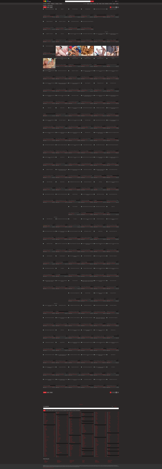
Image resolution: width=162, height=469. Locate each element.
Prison (96, 421)
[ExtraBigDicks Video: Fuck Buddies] (100, 111)
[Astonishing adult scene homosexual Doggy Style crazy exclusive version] (87, 73)
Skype (96, 453)
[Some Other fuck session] (113, 86)
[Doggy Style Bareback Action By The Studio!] (100, 123)
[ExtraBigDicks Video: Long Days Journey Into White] (74, 160)
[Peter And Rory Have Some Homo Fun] (62, 73)
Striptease (109, 426)
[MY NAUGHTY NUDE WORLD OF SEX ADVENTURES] (87, 333)
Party (96, 414)
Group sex (61, 249)
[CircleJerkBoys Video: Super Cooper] (100, 148)
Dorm (57, 451)
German (63, 237)
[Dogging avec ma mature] (74, 61)
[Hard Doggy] (100, 185)
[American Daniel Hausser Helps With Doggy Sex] (87, 24)
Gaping (76, 101)
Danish (58, 445)
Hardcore (71, 449)
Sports (109, 421)
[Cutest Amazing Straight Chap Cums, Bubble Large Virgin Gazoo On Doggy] (62, 172)
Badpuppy (45, 425)
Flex (70, 427)
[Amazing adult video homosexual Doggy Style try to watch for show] (113, 111)
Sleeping (96, 454)
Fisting (71, 425)
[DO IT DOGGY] (113, 370)
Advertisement (55, 303)
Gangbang (58, 249)
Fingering (71, 423)
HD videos (57, 3)
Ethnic (70, 414)
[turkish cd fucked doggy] (49, 185)
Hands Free (71, 447)
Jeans (83, 418)
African (45, 413)
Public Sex (96, 423)
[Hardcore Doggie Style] (49, 259)
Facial (70, 419)
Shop (96, 446)
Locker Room (84, 430)
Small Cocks (96, 456)
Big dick (85, 27)
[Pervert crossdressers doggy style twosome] (87, 36)
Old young (98, 323)
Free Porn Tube (72, 461)
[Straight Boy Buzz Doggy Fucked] (87, 308)
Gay (112, 406)
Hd (90, 163)
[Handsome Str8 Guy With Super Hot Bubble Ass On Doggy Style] (74, 345)
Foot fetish (64, 249)
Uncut (109, 444)
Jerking (83, 419)
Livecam (58, 348)
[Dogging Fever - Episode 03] (49, 36)
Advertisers (52, 467)
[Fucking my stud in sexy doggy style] (87, 172)
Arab (45, 418)
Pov (95, 420)
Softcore (109, 415)
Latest (48, 7)
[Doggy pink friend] (100, 234)
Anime (45, 417)
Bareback (62, 27)
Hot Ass (71, 453)
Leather (83, 427)
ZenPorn (100, 3)
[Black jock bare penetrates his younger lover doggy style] (113, 222)
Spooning (109, 420)
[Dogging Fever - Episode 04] (113, 12)
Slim (95, 455)
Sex (90, 27)
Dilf (57, 448)
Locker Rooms (84, 431)
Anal (62, 89)
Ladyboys (84, 424)
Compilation (85, 237)
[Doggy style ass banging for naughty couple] (62, 148)
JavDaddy (117, 3)
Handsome (108, 249)
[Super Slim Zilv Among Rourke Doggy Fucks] (113, 148)
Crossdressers (84, 126)
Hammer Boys (71, 445)
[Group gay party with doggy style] (87, 185)
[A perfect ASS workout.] (74, 197)
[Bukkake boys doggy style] (49, 24)
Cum (110, 163)
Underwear (109, 445)
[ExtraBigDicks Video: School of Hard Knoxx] (74, 185)
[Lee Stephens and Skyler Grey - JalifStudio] (74, 357)
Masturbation (48, 89)
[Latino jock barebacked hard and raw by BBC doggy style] (100, 98)
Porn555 (114, 3)
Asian (113, 89)
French (45, 101)
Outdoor (57, 27)
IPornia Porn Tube (72, 460)
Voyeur (109, 449)
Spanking (109, 418)
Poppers (96, 418)
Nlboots (83, 449)
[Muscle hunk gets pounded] (113, 283)
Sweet (109, 430)
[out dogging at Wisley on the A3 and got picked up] (100, 12)
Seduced (96, 440)
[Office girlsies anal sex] (87, 135)
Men (72, 286)
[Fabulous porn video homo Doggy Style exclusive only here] (100, 73)
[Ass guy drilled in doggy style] (113, 308)
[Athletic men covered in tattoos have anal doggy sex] (100, 259)
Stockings (109, 423)
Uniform (109, 446)
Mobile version (44, 467)
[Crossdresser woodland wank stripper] (49, 12)
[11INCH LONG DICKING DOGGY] (87, 259)
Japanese (75, 311)
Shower (50, 138)
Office (83, 451)
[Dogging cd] (62, 12)
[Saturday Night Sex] (113, 357)
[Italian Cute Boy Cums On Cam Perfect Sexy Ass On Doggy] (49, 86)
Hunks (113, 126)
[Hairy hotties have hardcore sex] (100, 222)
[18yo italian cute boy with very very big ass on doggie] (87, 222)
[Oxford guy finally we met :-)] (100, 61)
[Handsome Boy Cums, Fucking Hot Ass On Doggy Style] (113, 246)
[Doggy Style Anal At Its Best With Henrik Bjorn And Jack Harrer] (113, 185)
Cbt (57, 418)
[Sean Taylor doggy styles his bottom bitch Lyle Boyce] (62, 61)
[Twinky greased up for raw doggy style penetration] (113, 135)
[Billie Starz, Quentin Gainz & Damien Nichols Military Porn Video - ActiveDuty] (49, 283)
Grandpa (85, 163)
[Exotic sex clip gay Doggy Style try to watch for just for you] (100, 382)
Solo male (72, 249)
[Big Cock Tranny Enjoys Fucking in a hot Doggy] (49, 234)
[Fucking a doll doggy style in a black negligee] (74, 246)
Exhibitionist (71, 415)
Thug (44, 163)
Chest (110, 126)
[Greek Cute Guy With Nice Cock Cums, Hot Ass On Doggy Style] (100, 296)
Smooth (76, 163)
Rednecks (96, 427)
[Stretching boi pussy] (113, 333)
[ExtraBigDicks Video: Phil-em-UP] (113, 382)
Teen (44, 27)
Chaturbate (58, 420)
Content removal (49, 467)
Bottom (62, 64)
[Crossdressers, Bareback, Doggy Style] (87, 271)
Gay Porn (83, 460)
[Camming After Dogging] (87, 123)
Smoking (109, 412)
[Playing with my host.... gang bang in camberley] (62, 246)
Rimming (85, 200)
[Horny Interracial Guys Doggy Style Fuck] (87, 370)
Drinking (58, 453)
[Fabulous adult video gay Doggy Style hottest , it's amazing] (49, 73)
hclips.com (118, 66)
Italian (98, 175)
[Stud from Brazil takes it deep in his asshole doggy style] (62, 98)
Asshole (64, 175)
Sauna (96, 438)
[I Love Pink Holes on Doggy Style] (87, 382)
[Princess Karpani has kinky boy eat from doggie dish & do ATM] (62, 320)
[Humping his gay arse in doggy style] (49, 345)
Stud (62, 101)
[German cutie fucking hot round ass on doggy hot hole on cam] (74, 382)
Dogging (47, 27)
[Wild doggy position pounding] (62, 308)
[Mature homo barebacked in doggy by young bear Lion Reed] (87, 197)
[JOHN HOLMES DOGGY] (49, 222)
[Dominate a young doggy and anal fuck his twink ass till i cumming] (87, 246)
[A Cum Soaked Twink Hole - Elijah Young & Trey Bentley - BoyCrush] (113, 160)
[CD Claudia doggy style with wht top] (113, 172)
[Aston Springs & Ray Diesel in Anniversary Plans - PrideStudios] (113, 345)
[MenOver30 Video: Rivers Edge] (74, 24)
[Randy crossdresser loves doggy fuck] (87, 148)
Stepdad (109, 422)
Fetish (87, 138)
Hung (114, 101)
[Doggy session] (49, 111)
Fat (75, 274)
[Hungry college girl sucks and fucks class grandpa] (62, 222)
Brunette (108, 237)
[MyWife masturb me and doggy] (100, 197)
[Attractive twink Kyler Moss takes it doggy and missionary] (113, 73)
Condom (58, 426)
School (96, 439)
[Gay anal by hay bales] (74, 283)
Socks (109, 414)
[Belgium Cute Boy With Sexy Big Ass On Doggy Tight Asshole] (62, 135)
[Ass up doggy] (74, 222)
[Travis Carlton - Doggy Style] (62, 123)
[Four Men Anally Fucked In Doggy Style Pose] (49, 148)
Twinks (83, 27)
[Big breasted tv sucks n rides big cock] (74, 271)
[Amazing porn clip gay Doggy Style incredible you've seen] (49, 308)
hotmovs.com (79, 29)
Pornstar (96, 419)
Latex (83, 425)
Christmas (58, 422)
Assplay (45, 423)
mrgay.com (79, 239)
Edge (57, 455)
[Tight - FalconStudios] (74, 209)
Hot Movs (96, 460)
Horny (115, 200)
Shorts (108, 126)
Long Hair (84, 432)
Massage (88, 163)
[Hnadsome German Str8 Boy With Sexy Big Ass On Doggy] (100, 271)
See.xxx (88, 3)
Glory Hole (71, 439)
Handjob (98, 212)
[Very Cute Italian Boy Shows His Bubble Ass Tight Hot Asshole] (49, 123)
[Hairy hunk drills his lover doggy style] (113, 320)
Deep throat (98, 101)
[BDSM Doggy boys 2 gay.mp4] (87, 234)
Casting (58, 417)
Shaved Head (97, 444)
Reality (96, 425)
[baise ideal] (113, 61)
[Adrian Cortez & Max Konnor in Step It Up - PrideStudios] (74, 259)
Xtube (109, 456)
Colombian (76, 27)
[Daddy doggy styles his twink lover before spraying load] (74, 36)
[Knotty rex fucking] (62, 111)
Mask (83, 435)
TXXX (45, 460)
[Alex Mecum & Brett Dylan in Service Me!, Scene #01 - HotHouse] (49, 370)
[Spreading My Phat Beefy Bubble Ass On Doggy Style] (100, 246)
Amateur (116, 64)
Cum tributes (58, 138)
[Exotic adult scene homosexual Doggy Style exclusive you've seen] (74, 86)
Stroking (109, 427)
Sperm (109, 419)
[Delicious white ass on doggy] (74, 98)
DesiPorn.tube (106, 3)
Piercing (96, 415)
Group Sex (71, 441)
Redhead (96, 426)
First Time (71, 424)
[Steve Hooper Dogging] (74, 12)
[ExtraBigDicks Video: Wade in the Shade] (74, 308)
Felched (71, 421)
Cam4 (58, 415)
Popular (45, 7)
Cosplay (58, 427)
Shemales (49, 237)
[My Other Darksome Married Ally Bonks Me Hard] (100, 308)
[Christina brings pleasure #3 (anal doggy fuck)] (87, 209)
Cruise (112, 101)
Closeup (58, 423)
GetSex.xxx (110, 3)
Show (96, 448)
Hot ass (73, 27)
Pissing (96, 416)
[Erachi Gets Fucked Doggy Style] (49, 49)
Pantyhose (96, 413)
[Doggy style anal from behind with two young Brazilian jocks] (74, 135)
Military (101, 212)
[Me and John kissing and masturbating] (49, 320)
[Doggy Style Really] (62, 345)
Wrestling (73, 323)
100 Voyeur (58, 460)
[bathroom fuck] (62, 333)
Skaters (96, 451)
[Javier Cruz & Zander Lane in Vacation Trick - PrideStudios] (100, 333)
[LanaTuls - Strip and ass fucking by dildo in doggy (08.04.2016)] (74, 111)
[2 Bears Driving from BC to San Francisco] (49, 197)
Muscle (97, 138)
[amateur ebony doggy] (87, 296)
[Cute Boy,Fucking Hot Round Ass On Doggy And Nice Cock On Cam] (74, 172)
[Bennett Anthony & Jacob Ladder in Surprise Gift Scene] (87, 357)
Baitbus (45, 426)
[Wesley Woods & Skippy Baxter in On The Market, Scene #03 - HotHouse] (62, 382)
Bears (70, 126)
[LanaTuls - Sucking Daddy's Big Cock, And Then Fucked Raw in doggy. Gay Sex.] (87, 98)
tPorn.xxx (91, 3)
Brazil (57, 101)
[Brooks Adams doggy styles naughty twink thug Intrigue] (49, 160)
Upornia (92, 29)
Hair (76, 212)
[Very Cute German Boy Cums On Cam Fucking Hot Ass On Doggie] (62, 234)
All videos (45, 3)
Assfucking (45, 421)
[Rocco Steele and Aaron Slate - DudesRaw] (49, 357)
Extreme (71, 416)
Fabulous (71, 418)
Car (57, 416)
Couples (83, 311)
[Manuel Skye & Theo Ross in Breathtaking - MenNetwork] (62, 283)
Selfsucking (96, 441)
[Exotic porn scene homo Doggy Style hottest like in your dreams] (100, 283)
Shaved (96, 443)
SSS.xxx (103, 3)
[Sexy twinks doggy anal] (62, 259)
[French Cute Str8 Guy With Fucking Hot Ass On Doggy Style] (49, 98)
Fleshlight (71, 426)
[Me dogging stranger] (87, 12)
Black (95, 101)
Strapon (111, 64)
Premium (61, 3)
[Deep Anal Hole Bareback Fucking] (113, 197)
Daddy (73, 64)
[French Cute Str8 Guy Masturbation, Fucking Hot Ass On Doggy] (100, 160)
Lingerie (84, 428)
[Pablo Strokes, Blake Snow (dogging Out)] (87, 111)
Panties (96, 412)
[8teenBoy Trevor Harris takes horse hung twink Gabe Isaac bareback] (113, 98)
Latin (75, 89)
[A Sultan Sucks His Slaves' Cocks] (113, 234)
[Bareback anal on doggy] (49, 246)
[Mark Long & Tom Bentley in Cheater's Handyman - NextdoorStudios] (100, 357)
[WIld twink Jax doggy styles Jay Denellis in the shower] (49, 135)
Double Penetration (59, 452)
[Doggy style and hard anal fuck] (74, 370)
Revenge (96, 428)
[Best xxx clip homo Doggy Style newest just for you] (87, 345)
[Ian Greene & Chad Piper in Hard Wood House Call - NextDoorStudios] (100, 370)
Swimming (88, 89)
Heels (70, 451)
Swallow (109, 429)
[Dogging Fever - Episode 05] (62, 24)
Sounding (109, 417)
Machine (84, 434)
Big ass (61, 138)
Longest (51, 7)
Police (96, 417)
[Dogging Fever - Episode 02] (87, 61)
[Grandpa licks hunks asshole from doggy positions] (87, 160)
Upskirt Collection (59, 461)
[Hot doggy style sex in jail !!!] (100, 86)
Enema (71, 413)
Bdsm (57, 64)
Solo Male (109, 416)
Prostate (96, 422)
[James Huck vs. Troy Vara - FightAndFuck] (74, 320)
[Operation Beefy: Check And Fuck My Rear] (100, 209)
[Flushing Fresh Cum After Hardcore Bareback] (62, 197)
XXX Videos (109, 461)
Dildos (57, 163)
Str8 (113, 64)
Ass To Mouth (46, 420)
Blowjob (91, 64)
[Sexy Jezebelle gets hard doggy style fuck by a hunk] (100, 345)
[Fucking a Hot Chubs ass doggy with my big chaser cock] (74, 123)
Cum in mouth (48, 52)
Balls (45, 427)
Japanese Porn (97, 461)
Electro (58, 456)
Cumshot (50, 27)
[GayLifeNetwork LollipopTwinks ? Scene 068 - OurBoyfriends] (49, 382)
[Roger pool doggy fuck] (87, 86)
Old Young (84, 453)
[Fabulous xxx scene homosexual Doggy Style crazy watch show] (100, 36)
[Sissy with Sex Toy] (62, 160)
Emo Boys (71, 412)
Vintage (109, 448)
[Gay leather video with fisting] (62, 370)
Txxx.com (54, 29)
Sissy (96, 450)
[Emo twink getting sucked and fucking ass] (49, 271)
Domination (58, 450)
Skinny (96, 452)
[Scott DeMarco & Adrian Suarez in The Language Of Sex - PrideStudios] (100, 135)
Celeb (58, 419)
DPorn (97, 3)
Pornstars (48, 3)
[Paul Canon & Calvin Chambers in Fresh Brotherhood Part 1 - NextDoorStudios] (100, 320)
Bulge (58, 413)
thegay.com (67, 29)
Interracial (101, 311)
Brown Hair (45, 455)
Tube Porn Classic (110, 460)
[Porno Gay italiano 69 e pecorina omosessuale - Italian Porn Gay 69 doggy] (100, 172)
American (45, 415)
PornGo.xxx (94, 3)
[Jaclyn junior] (62, 36)
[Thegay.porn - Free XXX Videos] (47, 1)
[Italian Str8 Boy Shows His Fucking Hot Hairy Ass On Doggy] (113, 271)
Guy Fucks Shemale (72, 442)
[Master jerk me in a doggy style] (113, 259)
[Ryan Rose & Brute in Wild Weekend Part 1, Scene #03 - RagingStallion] (113, 123)
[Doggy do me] (113, 209)
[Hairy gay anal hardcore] (113, 296)
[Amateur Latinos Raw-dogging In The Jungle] (74, 234)
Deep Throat (58, 446)
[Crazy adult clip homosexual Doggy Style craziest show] (74, 148)
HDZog (80, 313)
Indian (83, 413)
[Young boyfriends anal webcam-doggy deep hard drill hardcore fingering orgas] (62, 86)
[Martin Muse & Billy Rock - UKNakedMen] (87, 320)
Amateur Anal (46, 461)
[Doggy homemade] (62, 185)
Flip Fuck (71, 428)
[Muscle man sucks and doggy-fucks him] (74, 296)
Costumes (58, 428)
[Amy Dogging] (62, 271)
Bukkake (53, 27)
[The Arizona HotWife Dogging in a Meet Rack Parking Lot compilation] (113, 36)
